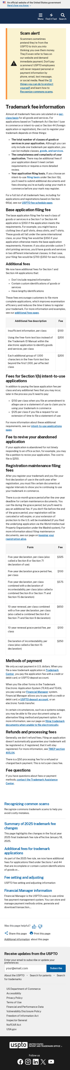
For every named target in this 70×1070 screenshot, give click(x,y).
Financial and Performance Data (25, 1006)
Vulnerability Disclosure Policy (23, 1011)
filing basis (33, 177)
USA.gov (11, 1029)
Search (62, 19)
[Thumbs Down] (40, 926)
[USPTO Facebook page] (19, 1063)
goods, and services (51, 150)
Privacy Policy (14, 997)
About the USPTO (14, 975)
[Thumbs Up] (34, 926)
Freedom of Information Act (22, 1015)
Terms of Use (14, 1002)
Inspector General (16, 1020)
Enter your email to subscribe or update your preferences (29, 961)
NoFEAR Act (13, 1024)
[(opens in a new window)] (27, 1063)
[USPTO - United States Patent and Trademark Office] (35, 1047)
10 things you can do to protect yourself (36, 84)
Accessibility (13, 993)
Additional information (17, 939)
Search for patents (40, 975)
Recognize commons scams (36, 91)
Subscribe (56, 968)
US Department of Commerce (23, 988)
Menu (40, 19)
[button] (15, 934)
